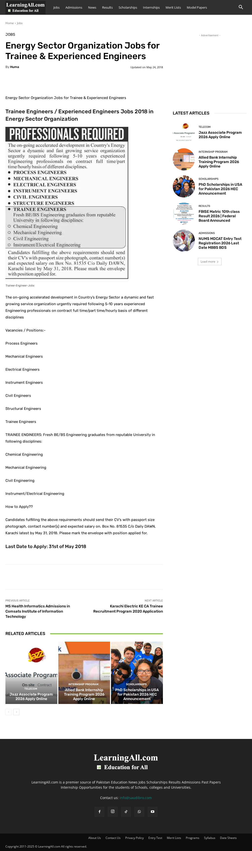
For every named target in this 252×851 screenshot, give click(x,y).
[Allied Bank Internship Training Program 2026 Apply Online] (84, 673)
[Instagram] (113, 812)
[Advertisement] (210, 69)
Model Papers (197, 7)
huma (14, 66)
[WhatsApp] (139, 812)
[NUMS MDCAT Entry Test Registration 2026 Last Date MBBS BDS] (184, 241)
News (92, 7)
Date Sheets (228, 838)
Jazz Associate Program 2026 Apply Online (31, 696)
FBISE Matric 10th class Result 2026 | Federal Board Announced (219, 216)
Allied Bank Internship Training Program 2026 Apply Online (84, 694)
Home (9, 23)
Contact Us (113, 838)
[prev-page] (8, 712)
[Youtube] (153, 812)
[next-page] (16, 712)
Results (107, 7)
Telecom (30, 688)
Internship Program (83, 684)
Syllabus (209, 838)
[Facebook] (99, 812)
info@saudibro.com (136, 797)
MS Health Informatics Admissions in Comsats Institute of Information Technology (37, 611)
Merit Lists (173, 7)
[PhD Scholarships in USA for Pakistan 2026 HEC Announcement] (137, 673)
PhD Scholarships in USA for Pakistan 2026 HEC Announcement (137, 694)
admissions (207, 233)
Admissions (73, 7)
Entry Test (155, 838)
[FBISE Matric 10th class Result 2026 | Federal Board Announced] (184, 213)
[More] (128, 82)
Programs (192, 838)
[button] (241, 7)
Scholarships (128, 7)
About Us (94, 838)
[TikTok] (126, 812)
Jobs (56, 7)
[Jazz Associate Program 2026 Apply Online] (31, 673)
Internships (151, 7)
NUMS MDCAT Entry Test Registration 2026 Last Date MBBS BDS (220, 243)
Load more (208, 261)
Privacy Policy (134, 838)
